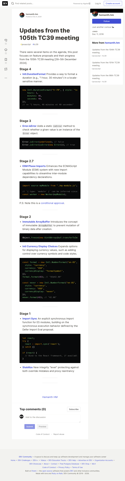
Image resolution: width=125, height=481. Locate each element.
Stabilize (27, 367)
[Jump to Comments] (6, 51)
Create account (113, 3)
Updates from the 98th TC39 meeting (105, 78)
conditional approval (52, 203)
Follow (107, 21)
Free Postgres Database (69, 464)
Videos (43, 460)
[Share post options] (5, 78)
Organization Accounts (104, 460)
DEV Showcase (35, 464)
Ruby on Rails (57, 473)
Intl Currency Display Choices (40, 246)
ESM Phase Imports (34, 166)
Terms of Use (77, 467)
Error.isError (29, 126)
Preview (42, 426)
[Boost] (6, 69)
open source (47, 471)
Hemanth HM (50, 397)
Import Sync (29, 318)
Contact (54, 464)
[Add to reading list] (6, 61)
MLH (94, 464)
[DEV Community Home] (5, 3)
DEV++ (35, 460)
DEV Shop (85, 464)
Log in (98, 3)
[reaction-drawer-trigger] (6, 41)
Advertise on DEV (85, 460)
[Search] (12, 3)
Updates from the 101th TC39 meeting (106, 65)
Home (13, 460)
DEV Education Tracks (57, 460)
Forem (34, 471)
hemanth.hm (32, 14)
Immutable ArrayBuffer (36, 221)
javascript (26, 44)
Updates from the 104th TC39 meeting (106, 52)
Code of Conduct (43, 434)
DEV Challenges (24, 460)
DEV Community (25, 457)
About (46, 464)
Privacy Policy (64, 467)
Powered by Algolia (81, 4)
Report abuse (58, 434)
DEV (71, 471)
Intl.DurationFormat (34, 74)
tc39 (35, 44)
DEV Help (72, 460)
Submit (29, 426)
